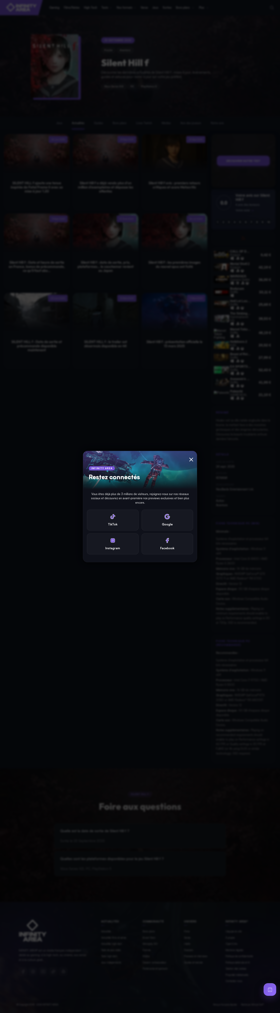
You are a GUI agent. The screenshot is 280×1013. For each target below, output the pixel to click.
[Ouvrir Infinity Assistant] (270, 989)
